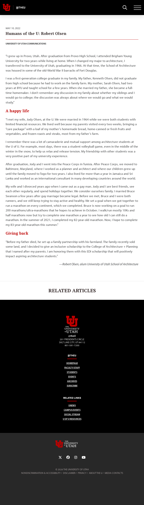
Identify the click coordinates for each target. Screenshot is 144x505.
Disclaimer (69, 473)
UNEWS (72, 405)
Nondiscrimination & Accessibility (41, 473)
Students (72, 372)
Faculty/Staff (72, 367)
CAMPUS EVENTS (72, 410)
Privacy (82, 473)
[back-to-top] (139, 497)
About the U (95, 473)
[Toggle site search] (125, 7)
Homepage (72, 363)
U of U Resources (72, 419)
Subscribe (72, 385)
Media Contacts (114, 473)
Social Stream (72, 414)
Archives (72, 381)
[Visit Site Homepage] (72, 332)
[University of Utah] (72, 444)
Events (72, 376)
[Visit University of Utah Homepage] (6, 7)
